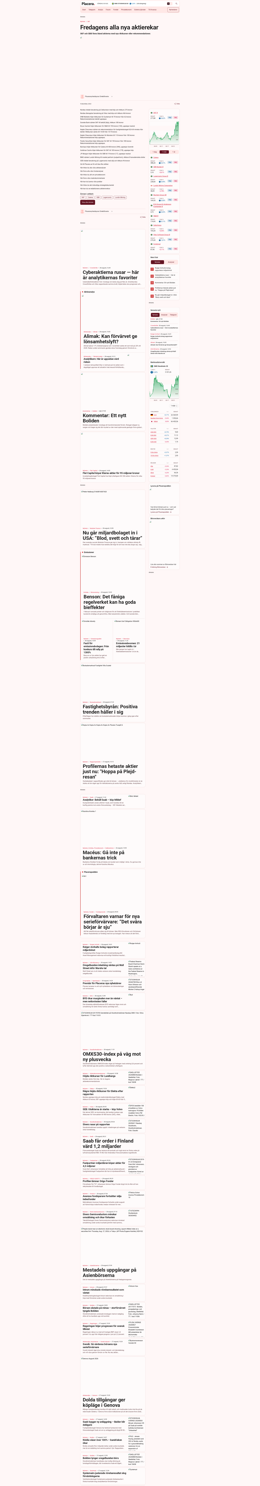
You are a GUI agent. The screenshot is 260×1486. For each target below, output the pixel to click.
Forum (108, 10)
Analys (100, 10)
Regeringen (93, 1323)
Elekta (92, 1088)
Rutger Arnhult (94, 944)
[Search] (176, 3)
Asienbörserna (94, 1265)
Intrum (92, 1287)
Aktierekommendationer (97, 1073)
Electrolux (126, 639)
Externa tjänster (140, 10)
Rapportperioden (95, 762)
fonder (91, 912)
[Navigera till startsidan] (88, 3)
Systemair (93, 1470)
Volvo (92, 1107)
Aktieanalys (87, 332)
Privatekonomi (126, 10)
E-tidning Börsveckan (158, 567)
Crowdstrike (94, 268)
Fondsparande (100, 912)
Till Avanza (152, 10)
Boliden (95, 411)
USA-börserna (94, 962)
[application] (164, 134)
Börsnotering (95, 592)
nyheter (82, 21)
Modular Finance (95, 528)
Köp (170, 117)
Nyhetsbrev (173, 10)
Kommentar (86, 411)
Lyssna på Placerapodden (160, 512)
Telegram (92, 10)
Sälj (175, 117)
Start (84, 10)
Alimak (95, 332)
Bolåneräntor (109, 848)
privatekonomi (98, 848)
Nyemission (96, 981)
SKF (88, 21)
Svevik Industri (105, 1341)
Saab (91, 797)
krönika (86, 592)
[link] (113, 258)
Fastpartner (94, 1160)
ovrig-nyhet (86, 981)
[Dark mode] (168, 3)
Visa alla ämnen (87, 202)
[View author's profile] (112, 96)
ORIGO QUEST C (95, 1178)
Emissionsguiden (96, 639)
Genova (94, 1395)
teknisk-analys (97, 356)
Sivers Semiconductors (97, 1212)
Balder (92, 1419)
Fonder (115, 10)
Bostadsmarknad (95, 702)
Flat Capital (93, 470)
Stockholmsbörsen (96, 1049)
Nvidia (92, 1437)
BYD (91, 996)
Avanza (92, 1193)
